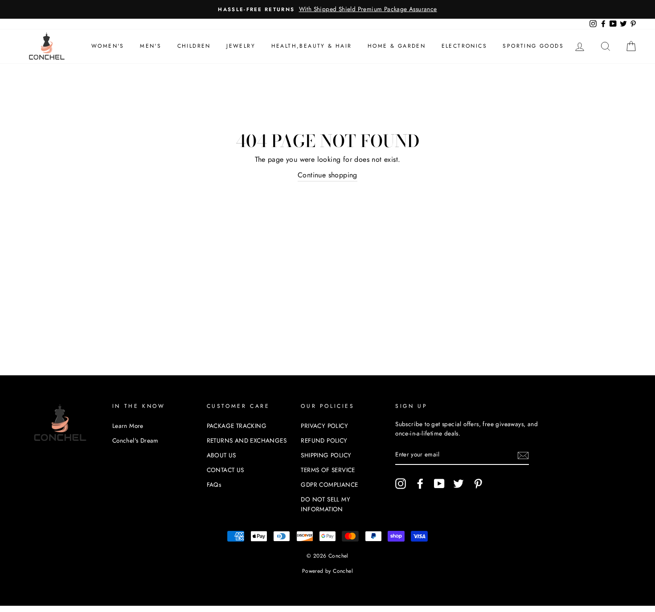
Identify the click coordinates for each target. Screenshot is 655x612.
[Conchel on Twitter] (458, 483)
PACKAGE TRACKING (236, 425)
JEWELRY (240, 46)
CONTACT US (225, 469)
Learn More (127, 425)
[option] (327, 9)
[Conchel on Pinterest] (478, 483)
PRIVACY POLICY (324, 425)
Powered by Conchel (327, 571)
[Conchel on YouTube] (439, 483)
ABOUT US (221, 455)
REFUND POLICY (324, 440)
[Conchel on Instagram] (400, 483)
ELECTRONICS (464, 46)
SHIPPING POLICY (326, 455)
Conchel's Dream (135, 440)
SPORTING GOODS (533, 46)
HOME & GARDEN (397, 46)
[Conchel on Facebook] (420, 483)
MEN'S (150, 46)
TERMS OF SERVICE (328, 469)
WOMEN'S (107, 46)
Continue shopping (327, 175)
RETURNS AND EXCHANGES (247, 440)
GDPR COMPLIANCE (329, 484)
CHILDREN (194, 46)
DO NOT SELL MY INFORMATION (325, 504)
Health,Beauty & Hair (311, 46)
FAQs (214, 484)
